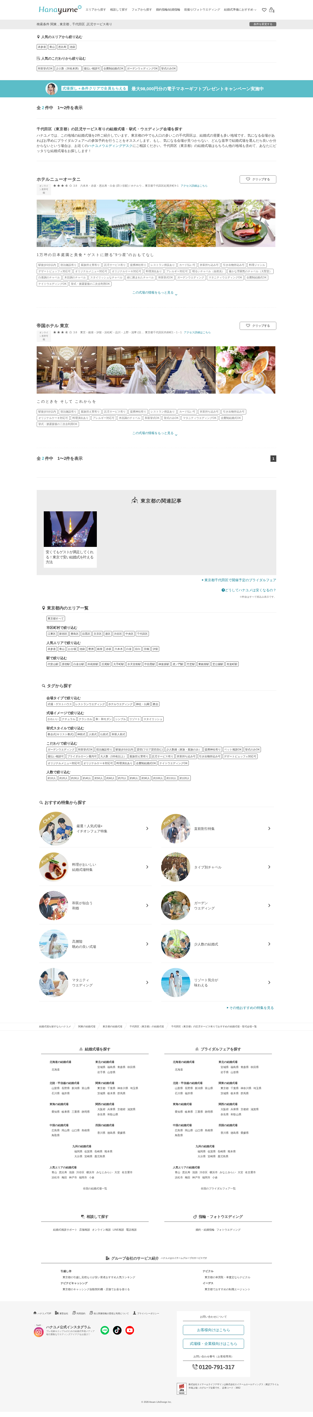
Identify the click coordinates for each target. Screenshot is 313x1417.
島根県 (86, 1130)
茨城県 (101, 1093)
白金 (129, 648)
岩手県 (101, 1072)
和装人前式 (118, 734)
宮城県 (101, 1067)
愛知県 (56, 1111)
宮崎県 (88, 1156)
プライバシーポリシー (148, 1313)
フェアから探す (142, 9)
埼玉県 (134, 1088)
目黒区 (86, 633)
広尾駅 (106, 664)
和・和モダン (104, 719)
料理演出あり (124, 763)
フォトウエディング (228, 1229)
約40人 (87, 778)
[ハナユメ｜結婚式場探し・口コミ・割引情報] (60, 10)
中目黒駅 (149, 664)
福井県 (66, 1093)
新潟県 (76, 1088)
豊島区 (75, 633)
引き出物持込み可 (210, 756)
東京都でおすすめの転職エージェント (227, 1289)
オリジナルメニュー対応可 (64, 763)
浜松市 (56, 1177)
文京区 (98, 633)
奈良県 (101, 1114)
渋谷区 (118, 633)
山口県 (76, 1130)
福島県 (111, 1067)
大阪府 (101, 1109)
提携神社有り (213, 749)
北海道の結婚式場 (60, 1061)
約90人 (146, 778)
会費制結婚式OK (113, 68)
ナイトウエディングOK (173, 763)
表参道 (42, 46)
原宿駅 (66, 664)
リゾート (134, 719)
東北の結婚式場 (104, 1061)
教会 (155, 704)
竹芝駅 (191, 664)
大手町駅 (118, 664)
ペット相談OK (233, 749)
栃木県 (111, 1093)
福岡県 (78, 1151)
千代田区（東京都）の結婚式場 (147, 1026)
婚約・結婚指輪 (205, 1229)
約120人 (185, 778)
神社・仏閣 (142, 704)
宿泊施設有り (104, 749)
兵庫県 (111, 1109)
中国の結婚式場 (59, 1125)
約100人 (158, 778)
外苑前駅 (93, 664)
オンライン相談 (101, 1229)
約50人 (99, 778)
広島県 (56, 1130)
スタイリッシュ (153, 719)
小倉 (91, 1177)
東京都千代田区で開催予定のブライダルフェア (240, 580)
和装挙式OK (45, 68)
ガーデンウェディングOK (142, 68)
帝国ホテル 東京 (53, 325)
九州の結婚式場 (81, 1146)
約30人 (75, 778)
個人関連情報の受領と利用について (111, 1313)
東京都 (101, 1088)
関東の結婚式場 (86, 1026)
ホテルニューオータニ (59, 179)
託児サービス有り (162, 756)
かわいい (53, 719)
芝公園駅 (217, 664)
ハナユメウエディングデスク (110, 146)
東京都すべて (56, 618)
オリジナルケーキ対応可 (98, 763)
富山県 (86, 1088)
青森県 (121, 1067)
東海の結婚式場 (59, 1104)
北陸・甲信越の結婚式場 (64, 1083)
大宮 (117, 1172)
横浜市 (90, 1172)
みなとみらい (104, 1172)
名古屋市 (127, 1172)
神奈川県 (122, 1088)
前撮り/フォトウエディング (202, 9)
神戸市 (73, 1177)
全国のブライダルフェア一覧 (218, 1188)
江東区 (52, 633)
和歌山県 (112, 1114)
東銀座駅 (203, 664)
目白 (137, 648)
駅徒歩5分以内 (124, 749)
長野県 (66, 1088)
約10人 (52, 778)
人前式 (93, 734)
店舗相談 (84, 1229)
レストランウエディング (90, 704)
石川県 (56, 1093)
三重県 (76, 1111)
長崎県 (98, 1151)
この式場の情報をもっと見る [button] (153, 292)
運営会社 (63, 1313)
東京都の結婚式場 (112, 1026)
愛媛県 (121, 1132)
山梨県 (56, 1088)
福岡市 (83, 1177)
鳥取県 (56, 1135)
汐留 (155, 648)
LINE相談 (118, 1229)
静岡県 (86, 1111)
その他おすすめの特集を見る (251, 1008)
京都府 (121, 1109)
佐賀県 (88, 1151)
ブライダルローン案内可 (82, 756)
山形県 (111, 1072)
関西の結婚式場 (104, 1104)
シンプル (120, 719)
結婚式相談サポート (65, 1229)
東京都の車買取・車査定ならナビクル (227, 1277)
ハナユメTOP (44, 1313)
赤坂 (108, 648)
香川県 (101, 1132)
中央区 (129, 633)
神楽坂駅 (163, 664)
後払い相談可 (92, 68)
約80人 (134, 778)
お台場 (72, 648)
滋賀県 (131, 1109)
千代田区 (142, 633)
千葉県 (111, 1088)
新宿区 (63, 633)
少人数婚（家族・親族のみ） (183, 749)
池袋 (72, 46)
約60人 (110, 778)
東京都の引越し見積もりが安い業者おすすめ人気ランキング (99, 1277)
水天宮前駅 (134, 664)
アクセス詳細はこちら (194, 185)
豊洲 (91, 648)
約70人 (122, 778)
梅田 (64, 1177)
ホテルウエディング (120, 704)
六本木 (119, 648)
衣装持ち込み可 (186, 756)
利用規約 (81, 1313)
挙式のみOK (168, 68)
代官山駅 (53, 664)
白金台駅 (78, 664)
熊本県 (108, 1151)
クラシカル (85, 719)
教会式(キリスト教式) (61, 734)
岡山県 (66, 1130)
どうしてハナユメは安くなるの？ (250, 590)
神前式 (81, 734)
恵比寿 (62, 46)
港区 (108, 633)
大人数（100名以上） (113, 756)
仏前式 (104, 734)
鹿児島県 (99, 1156)
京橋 (146, 648)
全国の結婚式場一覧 (95, 1188)
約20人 (63, 778)
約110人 (171, 778)
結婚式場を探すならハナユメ (55, 1026)
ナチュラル (68, 719)
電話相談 (131, 1229)
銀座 (99, 648)
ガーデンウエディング (61, 749)
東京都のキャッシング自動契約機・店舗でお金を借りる (96, 1289)
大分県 (78, 1156)
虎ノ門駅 (178, 664)
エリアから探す (96, 9)
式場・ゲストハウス (60, 704)
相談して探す (119, 9)
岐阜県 (66, 1111)
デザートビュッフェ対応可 (240, 756)
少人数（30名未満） (68, 68)
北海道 (56, 1069)
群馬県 (121, 1093)
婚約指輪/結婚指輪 (168, 9)
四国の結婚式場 (104, 1125)
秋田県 (131, 1067)
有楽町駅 (232, 664)
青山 (52, 46)
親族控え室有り (139, 756)
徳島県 (111, 1132)
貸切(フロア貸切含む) (150, 749)
